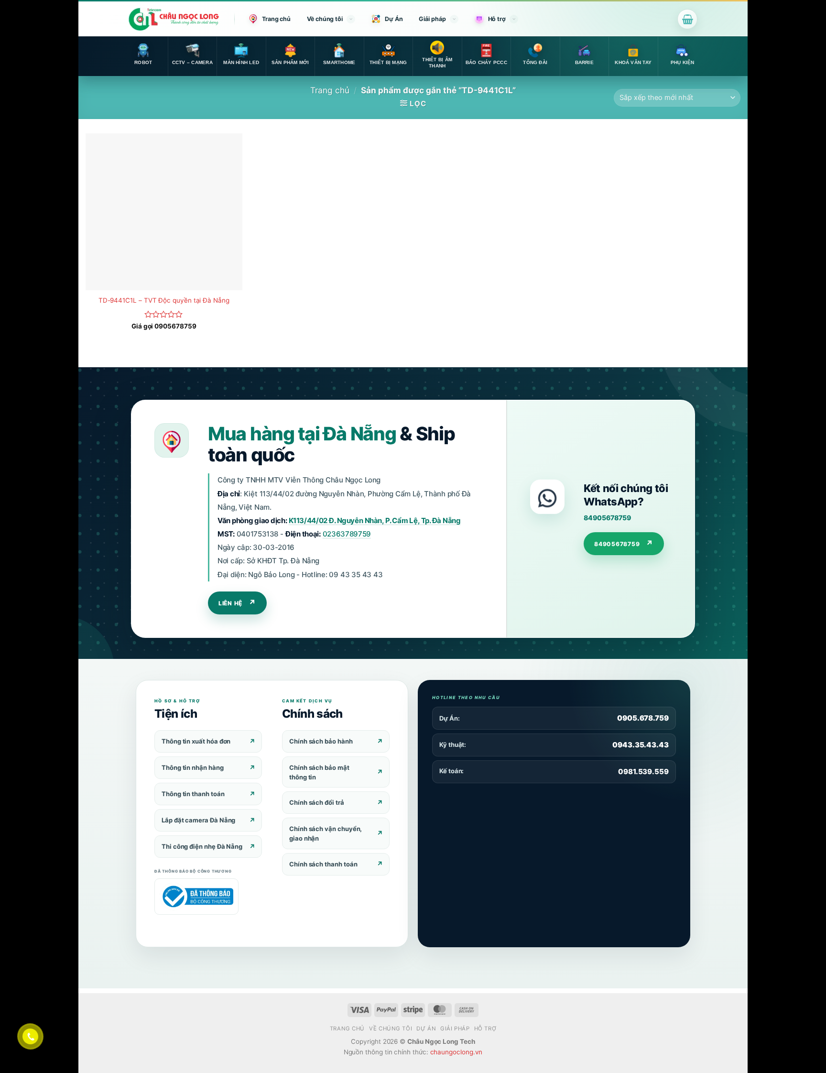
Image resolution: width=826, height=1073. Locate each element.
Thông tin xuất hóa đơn (196, 741)
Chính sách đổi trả (316, 802)
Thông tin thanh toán (193, 794)
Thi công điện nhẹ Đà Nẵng (202, 846)
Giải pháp (432, 18)
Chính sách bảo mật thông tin (319, 772)
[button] (687, 19)
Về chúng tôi (325, 18)
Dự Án (394, 18)
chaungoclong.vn (456, 1052)
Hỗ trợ (497, 18)
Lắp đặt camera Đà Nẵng (198, 820)
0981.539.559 (643, 771)
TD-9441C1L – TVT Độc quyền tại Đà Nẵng (163, 300)
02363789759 (347, 533)
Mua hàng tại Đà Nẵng (302, 433)
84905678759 (607, 518)
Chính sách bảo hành (321, 741)
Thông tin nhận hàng (193, 767)
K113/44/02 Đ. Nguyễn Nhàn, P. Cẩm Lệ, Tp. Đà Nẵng (375, 520)
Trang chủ (276, 18)
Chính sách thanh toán (323, 864)
